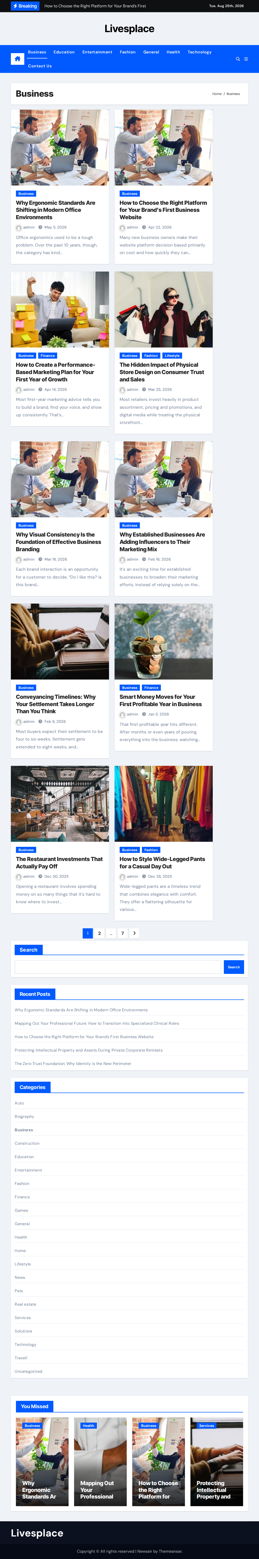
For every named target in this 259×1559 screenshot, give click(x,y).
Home (20, 1250)
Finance (48, 355)
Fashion (128, 52)
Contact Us (40, 66)
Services (23, 1317)
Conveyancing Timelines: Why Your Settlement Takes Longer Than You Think (56, 703)
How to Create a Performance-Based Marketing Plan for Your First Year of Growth (55, 371)
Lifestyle (172, 355)
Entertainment (97, 52)
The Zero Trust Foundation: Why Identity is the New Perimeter (73, 1063)
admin (29, 227)
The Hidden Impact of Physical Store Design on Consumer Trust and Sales (162, 371)
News (20, 1277)
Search (29, 950)
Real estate (25, 1304)
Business (37, 52)
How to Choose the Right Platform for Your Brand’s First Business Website (163, 209)
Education (64, 52)
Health (173, 52)
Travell (21, 1358)
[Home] (17, 59)
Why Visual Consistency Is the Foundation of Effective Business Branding (58, 541)
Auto (19, 1103)
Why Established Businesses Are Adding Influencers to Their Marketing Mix (162, 541)
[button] (246, 59)
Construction (27, 1143)
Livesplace (130, 28)
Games (21, 1210)
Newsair (144, 1551)
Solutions (23, 1331)
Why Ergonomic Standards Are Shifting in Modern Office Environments (55, 209)
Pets (19, 1291)
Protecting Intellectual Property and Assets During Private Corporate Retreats (88, 1050)
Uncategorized (28, 1371)
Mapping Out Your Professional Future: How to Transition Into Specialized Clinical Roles (97, 1023)
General (151, 52)
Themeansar (170, 1551)
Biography (24, 1116)
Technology (199, 52)
